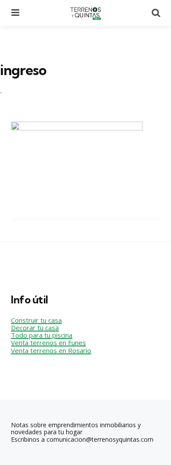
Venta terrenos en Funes (48, 342)
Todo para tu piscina (41, 335)
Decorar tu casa (35, 327)
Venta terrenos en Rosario (51, 350)
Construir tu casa (36, 320)
